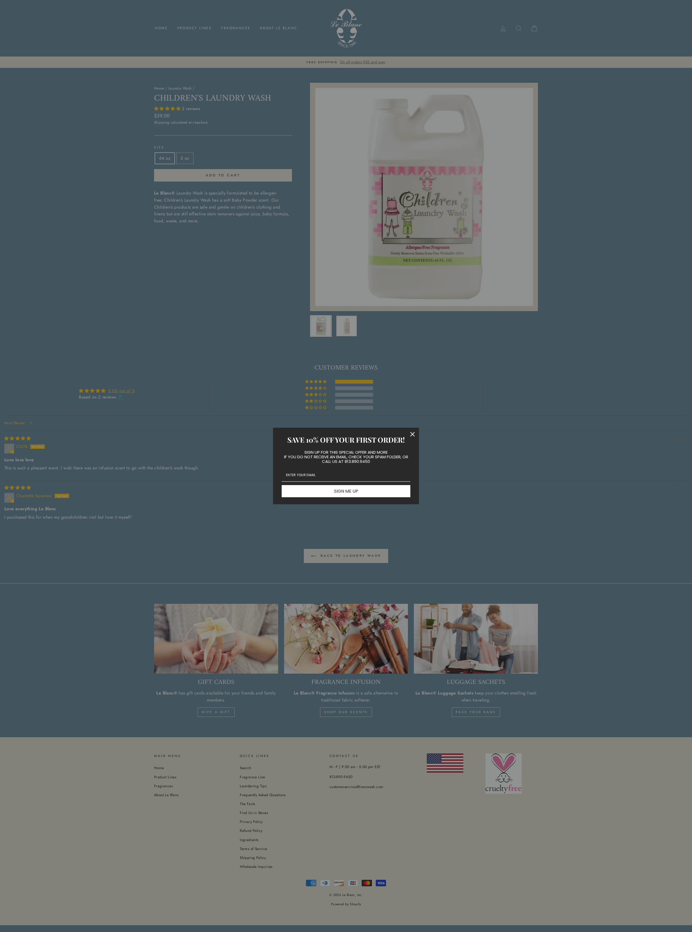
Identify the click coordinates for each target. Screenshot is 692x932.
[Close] (412, 434)
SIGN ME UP (346, 491)
